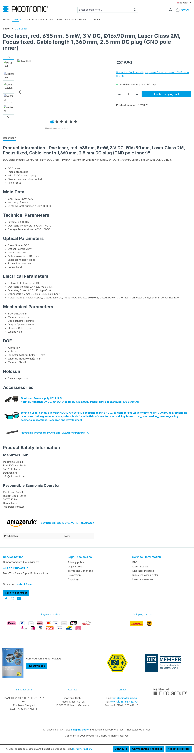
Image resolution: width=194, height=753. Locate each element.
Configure (121, 748)
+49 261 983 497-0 (15, 568)
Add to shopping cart (166, 94)
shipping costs (80, 729)
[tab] (9, 138)
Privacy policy (76, 562)
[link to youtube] (19, 598)
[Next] (107, 92)
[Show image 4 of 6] (66, 121)
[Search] (134, 10)
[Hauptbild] (63, 91)
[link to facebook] (6, 598)
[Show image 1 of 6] (52, 121)
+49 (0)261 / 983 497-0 (123, 701)
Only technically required (147, 748)
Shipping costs (76, 579)
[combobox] (104, 10)
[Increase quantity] (137, 94)
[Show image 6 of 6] (75, 121)
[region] (56, 91)
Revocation (74, 574)
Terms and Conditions (80, 570)
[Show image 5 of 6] (71, 121)
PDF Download (36, 665)
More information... (82, 749)
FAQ (134, 562)
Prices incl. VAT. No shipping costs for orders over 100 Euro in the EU (152, 74)
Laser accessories (142, 579)
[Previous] (19, 92)
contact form (23, 584)
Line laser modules (143, 570)
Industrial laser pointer (145, 574)
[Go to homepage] (25, 9)
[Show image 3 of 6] (61, 121)
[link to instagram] (12, 598)
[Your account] (170, 10)
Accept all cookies (178, 748)
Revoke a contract (16, 592)
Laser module (140, 566)
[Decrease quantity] (119, 94)
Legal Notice (75, 566)
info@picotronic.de (125, 698)
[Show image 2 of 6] (56, 121)
